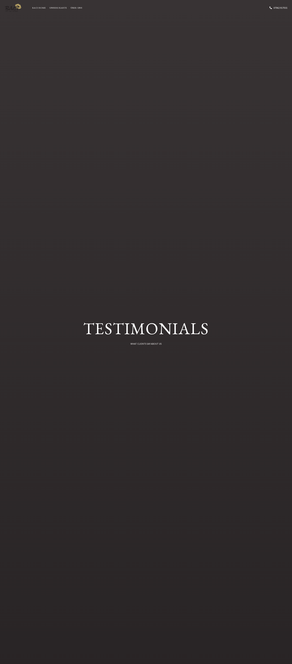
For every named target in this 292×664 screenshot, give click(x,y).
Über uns (76, 7)
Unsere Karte (58, 7)
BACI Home (39, 7)
